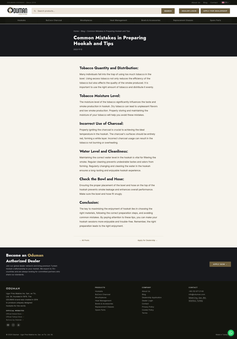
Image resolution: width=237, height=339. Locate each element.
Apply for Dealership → (147, 240)
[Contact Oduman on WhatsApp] (231, 333)
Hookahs (99, 291)
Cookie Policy (148, 310)
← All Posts (84, 240)
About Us (196, 3)
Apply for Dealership (215, 11)
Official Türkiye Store (15, 317)
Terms (144, 313)
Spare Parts (100, 310)
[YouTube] (8, 325)
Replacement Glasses (104, 307)
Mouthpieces (100, 297)
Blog (205, 3)
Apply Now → (220, 264)
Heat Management (103, 301)
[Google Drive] (18, 325)
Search (168, 11)
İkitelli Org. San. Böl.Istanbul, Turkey (197, 299)
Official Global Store (14, 314)
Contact (214, 3)
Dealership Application (152, 297)
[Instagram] (13, 325)
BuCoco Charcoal (102, 294)
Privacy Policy (148, 307)
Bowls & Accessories (104, 304)
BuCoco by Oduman (15, 320)
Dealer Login (189, 11)
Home (76, 31)
